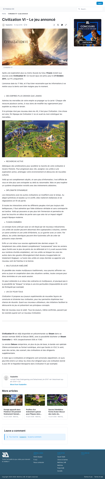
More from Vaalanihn (18, 384)
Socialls (59, 471)
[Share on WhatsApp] (62, 25)
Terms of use (88, 477)
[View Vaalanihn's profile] (6, 378)
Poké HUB (60, 468)
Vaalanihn (14, 377)
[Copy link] (66, 25)
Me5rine (60, 465)
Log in (100, 3)
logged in (23, 437)
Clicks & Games (62, 459)
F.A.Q (35, 459)
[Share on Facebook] (54, 25)
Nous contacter (39, 462)
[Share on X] (58, 25)
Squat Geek (61, 457)
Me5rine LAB (61, 462)
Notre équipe (38, 457)
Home (4, 13)
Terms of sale (98, 477)
